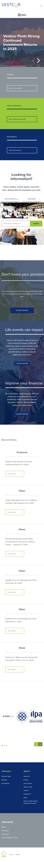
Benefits (4, 780)
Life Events (5, 834)
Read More (12, 474)
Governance (28, 783)
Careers (26, 790)
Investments (6, 783)
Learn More (22, 310)
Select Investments (15, 150)
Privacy (26, 780)
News (25, 797)
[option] (22, 42)
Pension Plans (6, 776)
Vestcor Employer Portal (9, 838)
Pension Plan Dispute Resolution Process (31, 802)
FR (41, 6)
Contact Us (27, 794)
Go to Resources (11, 199)
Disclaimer (18, 854)
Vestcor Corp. (28, 787)
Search (4, 827)
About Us (27, 776)
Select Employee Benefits (17, 119)
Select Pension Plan (15, 88)
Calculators (32, 199)
